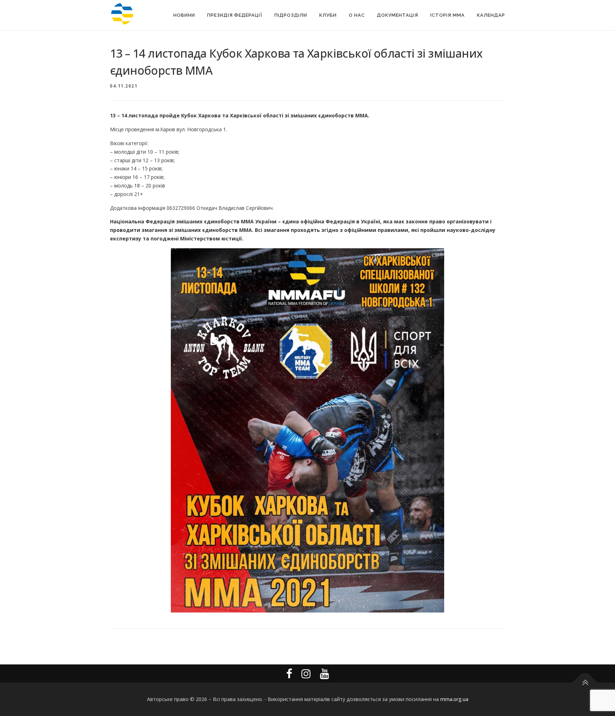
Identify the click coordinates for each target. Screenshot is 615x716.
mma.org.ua (454, 699)
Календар (491, 15)
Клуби (328, 15)
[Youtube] (324, 673)
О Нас (357, 15)
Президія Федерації (234, 15)
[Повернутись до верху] (585, 682)
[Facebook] (289, 673)
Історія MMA (447, 15)
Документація (397, 15)
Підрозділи (290, 15)
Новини (184, 15)
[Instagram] (306, 673)
